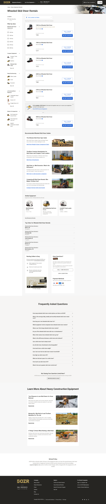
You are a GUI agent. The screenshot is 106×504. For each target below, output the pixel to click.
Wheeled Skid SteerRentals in (31, 226)
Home (9, 7)
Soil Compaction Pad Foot (49, 209)
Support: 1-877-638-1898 (22, 488)
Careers (35, 489)
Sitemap (64, 499)
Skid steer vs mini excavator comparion (36, 173)
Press (35, 487)
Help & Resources (38, 484)
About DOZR (36, 482)
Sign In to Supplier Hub (82, 482)
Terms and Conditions (50, 499)
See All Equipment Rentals (30, 218)
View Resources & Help (54, 378)
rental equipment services (39, 260)
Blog (35, 491)
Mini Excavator (29, 209)
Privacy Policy (58, 499)
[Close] (72, 104)
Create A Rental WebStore (83, 487)
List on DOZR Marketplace (83, 484)
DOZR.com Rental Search (59, 482)
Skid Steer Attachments (33, 159)
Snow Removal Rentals (59, 484)
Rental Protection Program (59, 487)
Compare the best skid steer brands (36, 187)
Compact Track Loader (65, 209)
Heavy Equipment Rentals (16, 7)
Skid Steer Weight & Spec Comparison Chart (38, 144)
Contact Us (36, 494)
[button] (13, 28)
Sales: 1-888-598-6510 (44, 1)
